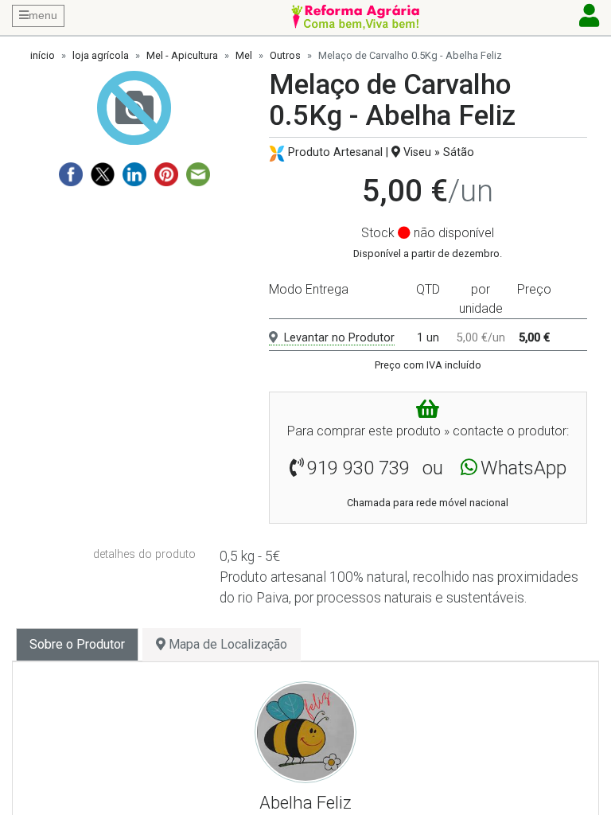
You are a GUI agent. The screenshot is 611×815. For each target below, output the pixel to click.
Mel (243, 55)
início (42, 55)
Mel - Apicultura (182, 55)
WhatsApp (523, 468)
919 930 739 (358, 468)
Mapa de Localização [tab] (226, 644)
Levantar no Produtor (339, 338)
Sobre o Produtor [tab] (77, 644)
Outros (285, 55)
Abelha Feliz (305, 802)
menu (43, 15)
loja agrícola (100, 55)
